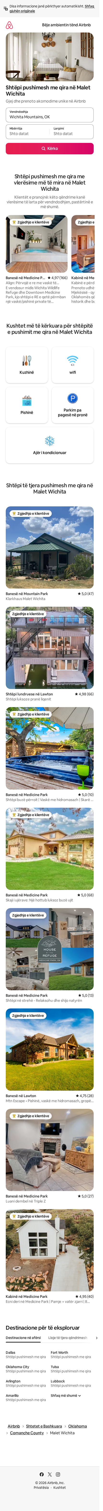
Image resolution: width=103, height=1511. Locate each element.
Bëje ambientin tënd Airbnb (66, 24)
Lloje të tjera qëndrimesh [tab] (67, 1338)
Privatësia (41, 1487)
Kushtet (59, 1487)
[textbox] (28, 134)
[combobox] (50, 117)
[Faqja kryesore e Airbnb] (9, 24)
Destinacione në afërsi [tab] (23, 1338)
